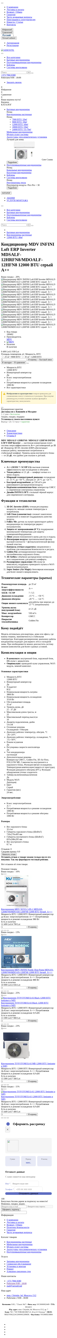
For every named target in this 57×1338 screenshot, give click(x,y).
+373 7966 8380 (8, 75)
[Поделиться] (28, 363)
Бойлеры (11, 65)
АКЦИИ (11, 198)
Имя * (7, 1184)
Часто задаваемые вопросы (19, 17)
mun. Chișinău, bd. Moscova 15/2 (21, 1295)
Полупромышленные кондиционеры (24, 62)
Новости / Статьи (15, 22)
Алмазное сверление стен (19, 1271)
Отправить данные (28, 1193)
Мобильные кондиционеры (20, 132)
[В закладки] (5, 930)
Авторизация (13, 43)
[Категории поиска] (2, 53)
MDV (9, 339)
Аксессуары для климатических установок (27, 137)
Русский (6, 35)
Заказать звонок (14, 82)
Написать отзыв (8, 854)
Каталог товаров (9, 1237)
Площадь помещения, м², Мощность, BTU (21, 354)
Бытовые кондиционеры (18, 60)
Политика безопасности (18, 1227)
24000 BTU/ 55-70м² (21, 129)
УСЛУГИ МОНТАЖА (17, 200)
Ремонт (10, 1269)
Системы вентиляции (17, 67)
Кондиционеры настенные (19, 114)
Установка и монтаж (16, 1266)
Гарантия (11, 14)
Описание (11, 430)
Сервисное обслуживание (19, 1264)
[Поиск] (32, 225)
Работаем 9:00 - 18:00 (17, 1283)
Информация (7, 1215)
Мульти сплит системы (17, 134)
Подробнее (12, 162)
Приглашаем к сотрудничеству (21, 19)
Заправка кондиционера (18, 1261)
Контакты (11, 24)
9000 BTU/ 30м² (19, 122)
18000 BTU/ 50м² (20, 127)
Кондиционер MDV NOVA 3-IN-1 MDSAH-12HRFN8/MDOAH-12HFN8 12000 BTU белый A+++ (26, 910)
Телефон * (9, 1189)
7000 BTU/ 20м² (19, 119)
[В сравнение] (8, 930)
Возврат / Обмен (14, 12)
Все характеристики (16, 387)
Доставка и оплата (15, 9)
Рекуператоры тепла (16, 182)
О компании (12, 7)
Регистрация (13, 45)
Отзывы (11, 435)
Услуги (4, 1256)
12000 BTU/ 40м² (20, 124)
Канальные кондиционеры (19, 170)
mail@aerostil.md (14, 1286)
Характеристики (14, 433)
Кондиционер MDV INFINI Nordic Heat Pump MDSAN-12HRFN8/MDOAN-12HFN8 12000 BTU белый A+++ (27, 971)
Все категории (13, 57)
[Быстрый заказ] (2, 930)
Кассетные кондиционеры (19, 172)
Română (20, 35)
